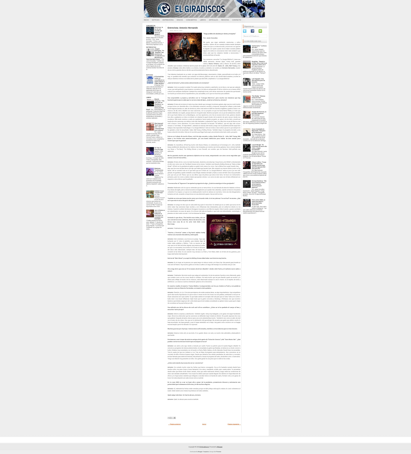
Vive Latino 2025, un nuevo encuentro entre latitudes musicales (258, 202)
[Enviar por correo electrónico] (169, 418)
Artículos (213, 20)
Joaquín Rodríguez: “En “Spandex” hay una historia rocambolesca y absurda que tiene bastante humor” (155, 54)
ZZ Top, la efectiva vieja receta (158, 149)
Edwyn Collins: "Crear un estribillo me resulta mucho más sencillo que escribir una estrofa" (259, 165)
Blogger (220, 447)
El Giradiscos (204, 447)
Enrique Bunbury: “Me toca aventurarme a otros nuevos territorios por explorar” (259, 184)
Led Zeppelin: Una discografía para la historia (258, 80)
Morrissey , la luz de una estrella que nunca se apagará (158, 31)
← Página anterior (174, 424)
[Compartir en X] (173, 418)
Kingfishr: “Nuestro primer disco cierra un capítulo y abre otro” (259, 63)
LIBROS (148, 97)
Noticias (155, 20)
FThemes (218, 451)
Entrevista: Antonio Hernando (183, 28)
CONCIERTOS (150, 25)
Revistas (225, 20)
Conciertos (191, 20)
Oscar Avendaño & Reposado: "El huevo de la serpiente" (258, 130)
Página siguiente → (234, 424)
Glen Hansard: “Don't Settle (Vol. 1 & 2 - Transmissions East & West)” (159, 127)
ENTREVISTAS (151, 47)
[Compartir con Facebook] (175, 418)
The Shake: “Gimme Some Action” (258, 96)
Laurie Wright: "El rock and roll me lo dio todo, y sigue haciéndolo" (259, 147)
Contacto (236, 20)
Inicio (146, 20)
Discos (180, 20)
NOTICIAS (149, 75)
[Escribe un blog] (171, 418)
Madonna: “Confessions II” (158, 170)
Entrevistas (168, 20)
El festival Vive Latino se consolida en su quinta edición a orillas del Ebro (159, 80)
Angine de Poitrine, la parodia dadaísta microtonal (259, 113)
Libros (203, 20)
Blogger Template (203, 451)
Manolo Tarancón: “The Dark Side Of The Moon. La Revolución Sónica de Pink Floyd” (155, 104)
